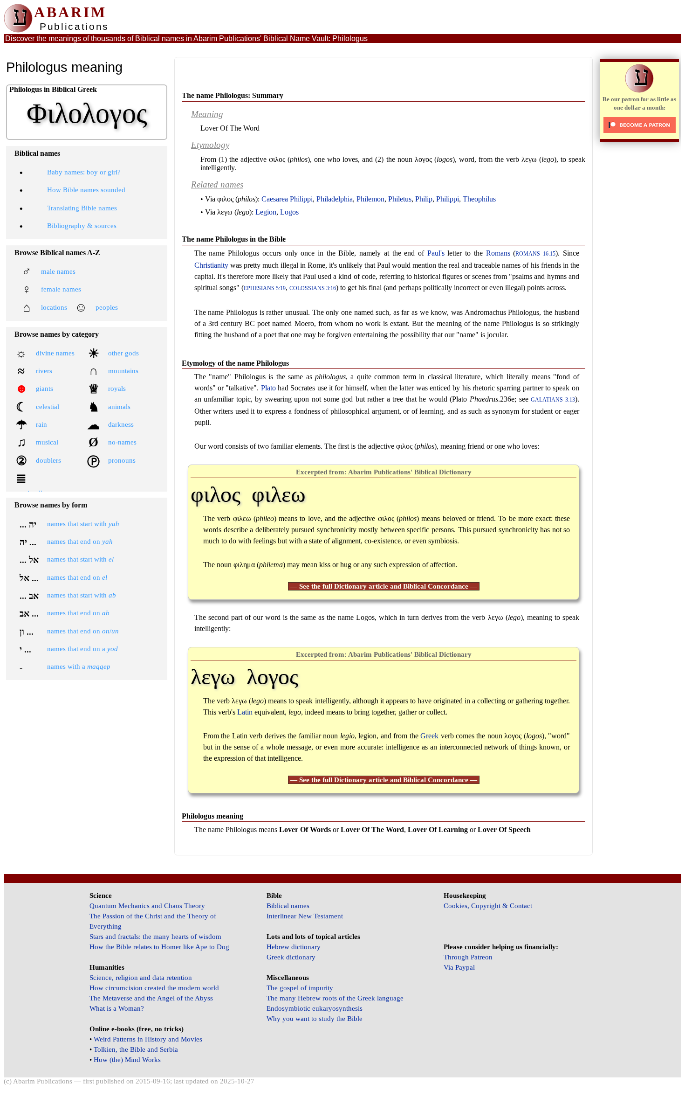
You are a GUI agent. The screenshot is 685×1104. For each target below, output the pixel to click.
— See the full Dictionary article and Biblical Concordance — (383, 586)
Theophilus (479, 199)
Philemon (370, 199)
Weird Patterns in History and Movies (148, 1039)
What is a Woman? (116, 1008)
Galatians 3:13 (553, 400)
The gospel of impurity (300, 988)
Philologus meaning (212, 816)
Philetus (399, 199)
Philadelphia (334, 199)
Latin (245, 712)
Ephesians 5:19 (265, 288)
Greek (429, 736)
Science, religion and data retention (140, 977)
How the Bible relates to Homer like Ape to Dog (159, 947)
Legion (265, 212)
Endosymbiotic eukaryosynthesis (315, 1008)
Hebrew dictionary (294, 947)
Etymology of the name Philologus (235, 363)
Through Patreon (468, 957)
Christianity (211, 265)
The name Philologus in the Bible (234, 239)
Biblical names (288, 906)
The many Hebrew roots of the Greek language (335, 998)
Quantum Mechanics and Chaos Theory (147, 906)
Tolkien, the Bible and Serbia (136, 1049)
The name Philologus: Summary (232, 95)
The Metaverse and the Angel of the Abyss (151, 998)
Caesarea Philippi (287, 199)
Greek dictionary (291, 957)
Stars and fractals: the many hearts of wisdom (155, 936)
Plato (268, 388)
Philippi (447, 199)
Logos (289, 212)
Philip (423, 199)
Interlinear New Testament (305, 916)
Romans (498, 253)
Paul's (436, 253)
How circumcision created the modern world (154, 988)
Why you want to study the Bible (315, 1018)
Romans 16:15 (535, 254)
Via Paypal (459, 967)
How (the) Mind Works (127, 1059)
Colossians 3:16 (312, 288)
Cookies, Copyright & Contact (488, 906)
